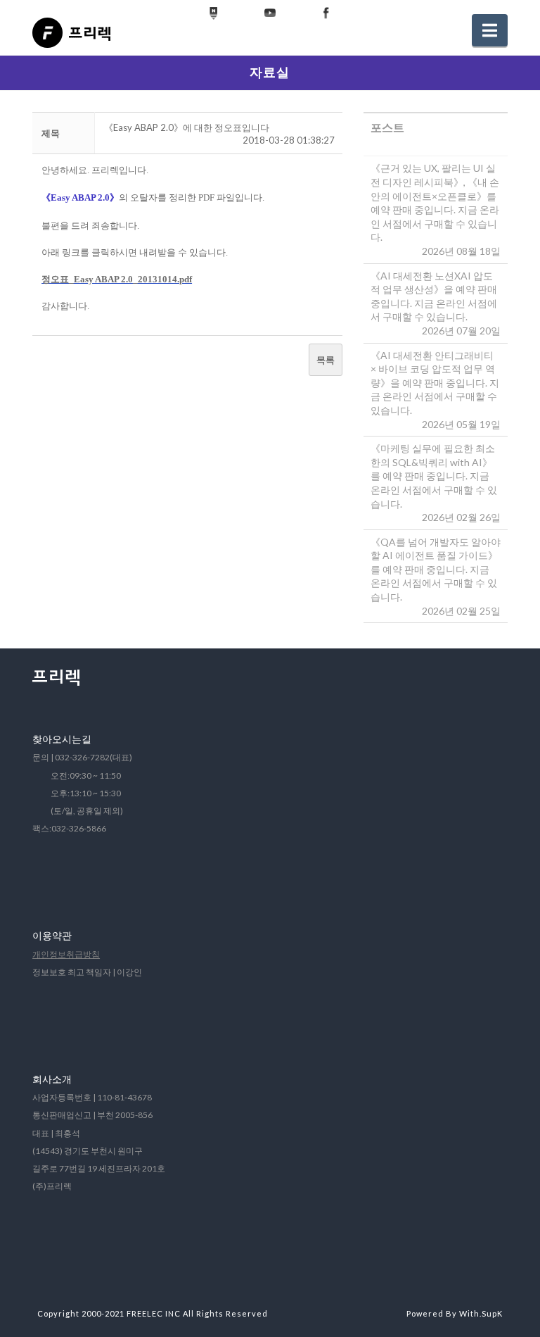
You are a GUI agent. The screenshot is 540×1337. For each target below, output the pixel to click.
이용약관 (52, 935)
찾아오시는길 (61, 739)
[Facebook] (326, 13)
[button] (490, 30)
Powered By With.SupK (454, 1313)
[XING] (214, 13)
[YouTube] (270, 13)
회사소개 (52, 1079)
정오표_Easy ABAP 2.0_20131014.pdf (116, 279)
